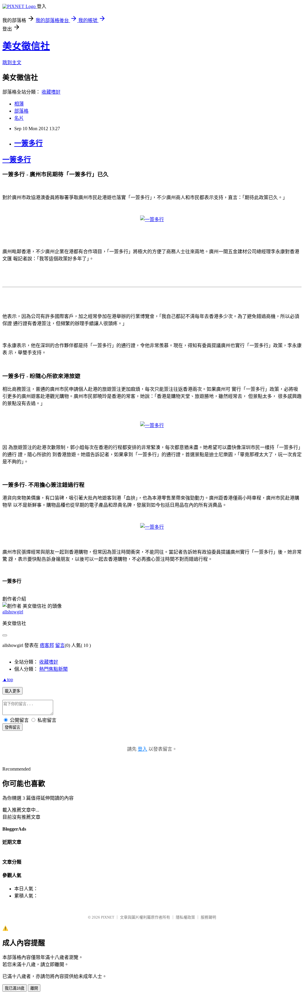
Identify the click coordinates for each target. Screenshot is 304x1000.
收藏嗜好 (51, 92)
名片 (19, 118)
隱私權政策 (185, 917)
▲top (7, 679)
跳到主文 (11, 62)
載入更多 (12, 691)
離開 (34, 988)
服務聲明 (208, 917)
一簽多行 (28, 143)
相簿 (19, 103)
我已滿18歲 (14, 988)
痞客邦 (47, 645)
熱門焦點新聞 (53, 669)
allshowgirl (12, 611)
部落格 (21, 111)
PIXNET (107, 917)
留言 (60, 645)
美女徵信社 (26, 46)
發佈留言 (12, 727)
